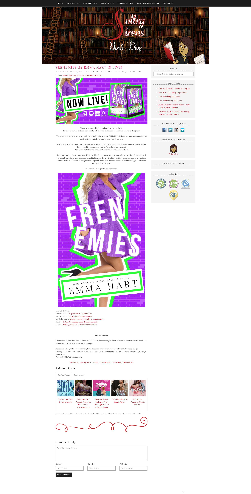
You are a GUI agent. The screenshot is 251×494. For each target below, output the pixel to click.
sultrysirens (96, 72)
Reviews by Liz (73, 3)
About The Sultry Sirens (148, 3)
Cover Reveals (107, 3)
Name (59, 464)
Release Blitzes (125, 3)
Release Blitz (116, 72)
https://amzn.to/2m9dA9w (80, 316)
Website (123, 464)
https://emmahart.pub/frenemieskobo (80, 324)
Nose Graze (190, 492)
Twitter (95, 362)
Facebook (74, 362)
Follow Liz (173, 154)
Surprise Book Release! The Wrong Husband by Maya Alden (102, 403)
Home (60, 3)
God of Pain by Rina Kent (169, 96)
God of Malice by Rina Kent (170, 101)
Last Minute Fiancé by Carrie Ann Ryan (138, 402)
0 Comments (134, 72)
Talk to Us (168, 3)
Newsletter (128, 362)
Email (90, 464)
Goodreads (105, 362)
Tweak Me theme (174, 492)
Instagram (84, 362)
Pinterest (117, 362)
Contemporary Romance (73, 75)
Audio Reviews (90, 3)
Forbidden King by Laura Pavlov (120, 400)
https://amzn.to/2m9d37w (80, 313)
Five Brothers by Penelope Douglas (174, 88)
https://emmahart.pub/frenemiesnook (80, 322)
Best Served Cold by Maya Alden (65, 400)
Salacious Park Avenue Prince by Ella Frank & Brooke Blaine (83, 403)
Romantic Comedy (93, 75)
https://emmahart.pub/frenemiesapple (87, 319)
